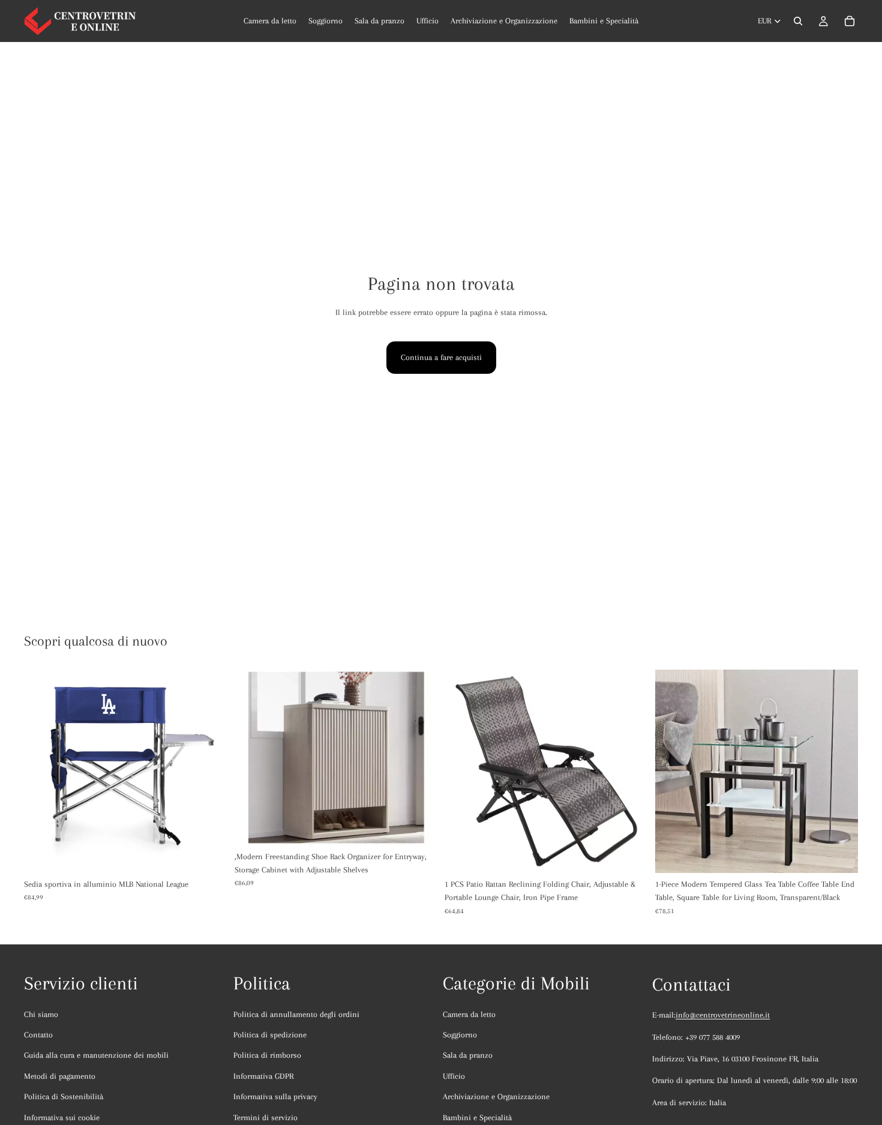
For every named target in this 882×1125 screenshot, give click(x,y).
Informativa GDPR (263, 1076)
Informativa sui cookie (62, 1117)
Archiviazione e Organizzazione (496, 1096)
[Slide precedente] (42, 771)
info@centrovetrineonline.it (723, 1014)
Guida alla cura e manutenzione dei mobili (96, 1055)
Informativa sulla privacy (275, 1096)
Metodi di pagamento (59, 1076)
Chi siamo (41, 1014)
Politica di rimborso (267, 1055)
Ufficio (454, 1076)
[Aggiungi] (419, 827)
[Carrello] (849, 21)
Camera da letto (469, 1014)
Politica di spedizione (270, 1034)
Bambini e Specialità (477, 1117)
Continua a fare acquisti (441, 357)
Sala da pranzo (468, 1055)
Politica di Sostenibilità (63, 1096)
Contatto (38, 1034)
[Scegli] (209, 854)
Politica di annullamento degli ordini (296, 1014)
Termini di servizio (265, 1117)
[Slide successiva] (209, 771)
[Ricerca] (798, 21)
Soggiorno (460, 1034)
